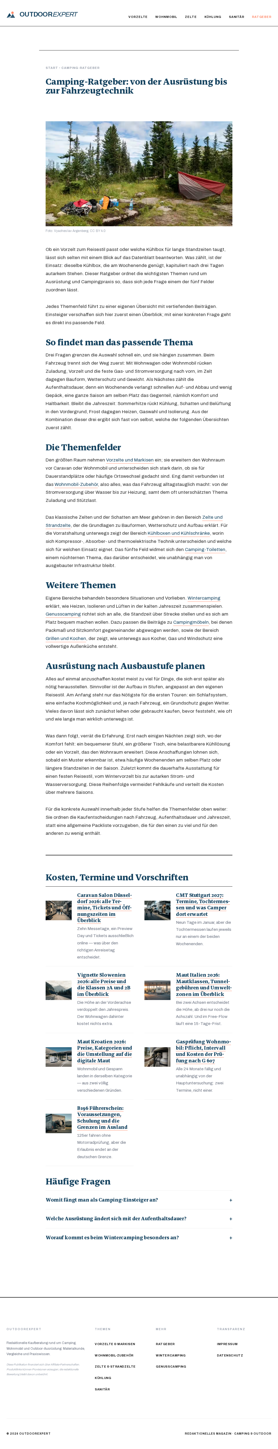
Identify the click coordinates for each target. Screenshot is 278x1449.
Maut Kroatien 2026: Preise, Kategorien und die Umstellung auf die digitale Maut (104, 1051)
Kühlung (212, 17)
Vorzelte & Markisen (115, 1344)
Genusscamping (63, 613)
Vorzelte (138, 17)
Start (52, 68)
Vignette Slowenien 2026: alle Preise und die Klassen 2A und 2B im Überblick (103, 984)
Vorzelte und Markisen (130, 459)
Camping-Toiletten (205, 549)
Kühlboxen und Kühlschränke (179, 533)
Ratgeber (261, 17)
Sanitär (236, 17)
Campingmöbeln (191, 622)
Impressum (227, 1344)
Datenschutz (230, 1355)
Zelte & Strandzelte (115, 1366)
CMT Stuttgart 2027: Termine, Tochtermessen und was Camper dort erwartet (203, 904)
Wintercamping (204, 597)
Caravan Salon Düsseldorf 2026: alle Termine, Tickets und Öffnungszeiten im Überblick (104, 908)
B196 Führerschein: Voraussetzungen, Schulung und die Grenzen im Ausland (102, 1117)
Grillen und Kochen (66, 638)
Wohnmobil (166, 17)
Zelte (191, 17)
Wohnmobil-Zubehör (76, 484)
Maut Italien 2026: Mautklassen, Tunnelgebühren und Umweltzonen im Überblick (204, 984)
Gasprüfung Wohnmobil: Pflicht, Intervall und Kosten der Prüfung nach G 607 (203, 1051)
